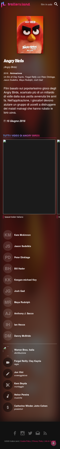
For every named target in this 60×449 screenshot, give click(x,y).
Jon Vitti (18, 372)
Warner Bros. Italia (24, 349)
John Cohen (41, 405)
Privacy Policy (37, 441)
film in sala (46, 4)
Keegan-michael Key (25, 279)
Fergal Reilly (21, 360)
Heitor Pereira (21, 394)
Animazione (16, 73)
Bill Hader (19, 268)
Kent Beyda (20, 383)
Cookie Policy (25, 441)
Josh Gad (19, 290)
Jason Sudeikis (22, 246)
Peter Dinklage (22, 257)
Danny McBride (22, 335)
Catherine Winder (23, 405)
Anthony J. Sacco (24, 313)
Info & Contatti (50, 441)
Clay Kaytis (35, 360)
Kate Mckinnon (22, 234)
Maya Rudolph (22, 302)
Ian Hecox (19, 324)
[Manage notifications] (53, 443)
